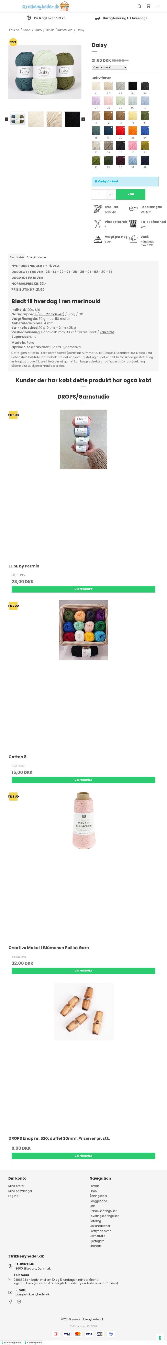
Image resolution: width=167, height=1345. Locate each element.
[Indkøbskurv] (148, 6)
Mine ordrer (16, 1186)
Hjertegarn (97, 1241)
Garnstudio (97, 1236)
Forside (95, 1186)
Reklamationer (100, 1226)
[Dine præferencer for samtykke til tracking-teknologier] (160, 1338)
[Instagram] (19, 1303)
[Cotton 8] (83, 675)
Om (92, 1206)
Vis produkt (84, 589)
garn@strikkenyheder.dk (32, 1294)
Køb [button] (130, 194)
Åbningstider (98, 1196)
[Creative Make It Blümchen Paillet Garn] (83, 866)
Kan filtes (107, 332)
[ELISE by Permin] (83, 485)
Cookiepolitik (34, 1342)
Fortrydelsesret (100, 1231)
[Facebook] (10, 1303)
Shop (93, 1191)
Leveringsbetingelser (104, 1216)
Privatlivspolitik (12, 1342)
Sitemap (96, 1246)
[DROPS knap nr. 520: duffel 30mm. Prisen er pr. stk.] (83, 1057)
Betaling (95, 1221)
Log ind (13, 1196)
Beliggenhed (98, 1201)
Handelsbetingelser (103, 1211)
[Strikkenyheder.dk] (46, 6)
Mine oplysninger (20, 1191)
